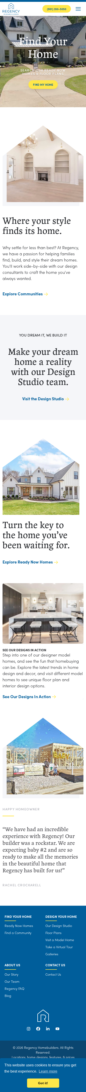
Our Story (11, 974)
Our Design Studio (58, 925)
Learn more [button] (48, 1071)
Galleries (51, 954)
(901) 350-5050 (56, 9)
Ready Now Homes (19, 925)
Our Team (12, 981)
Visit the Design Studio (43, 398)
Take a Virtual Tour (59, 947)
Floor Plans (53, 932)
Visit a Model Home (59, 939)
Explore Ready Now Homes (28, 562)
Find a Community (18, 932)
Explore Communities (23, 293)
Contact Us (53, 974)
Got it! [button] (43, 1083)
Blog (8, 995)
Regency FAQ (14, 988)
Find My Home (43, 85)
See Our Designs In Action (27, 696)
